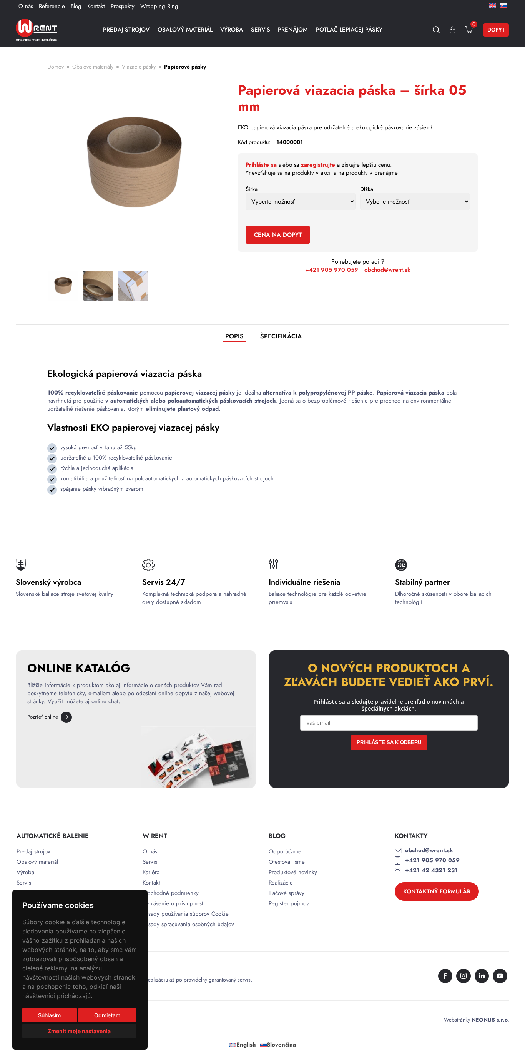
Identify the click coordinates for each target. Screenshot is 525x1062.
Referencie (52, 6)
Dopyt (496, 29)
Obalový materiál (185, 29)
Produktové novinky (293, 872)
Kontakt (96, 6)
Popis (234, 337)
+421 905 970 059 (331, 270)
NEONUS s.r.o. (490, 1020)
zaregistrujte (318, 165)
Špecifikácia (281, 337)
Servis (260, 29)
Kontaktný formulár (436, 891)
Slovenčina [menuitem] (281, 1044)
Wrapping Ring (159, 6)
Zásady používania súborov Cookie (186, 914)
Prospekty (123, 6)
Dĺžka (366, 189)
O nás (25, 6)
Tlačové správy (286, 893)
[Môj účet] (452, 29)
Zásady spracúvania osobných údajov (188, 924)
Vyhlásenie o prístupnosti (174, 904)
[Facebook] (445, 976)
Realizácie (281, 883)
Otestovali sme (287, 862)
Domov (55, 66)
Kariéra (151, 872)
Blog (76, 6)
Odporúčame (285, 852)
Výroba (231, 29)
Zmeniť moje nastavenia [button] (79, 1031)
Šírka (252, 189)
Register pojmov (289, 904)
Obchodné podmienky (171, 893)
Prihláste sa (261, 165)
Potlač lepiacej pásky (349, 29)
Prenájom (293, 29)
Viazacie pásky (139, 66)
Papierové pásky (185, 66)
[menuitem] (492, 5)
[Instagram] (463, 976)
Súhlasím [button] (49, 1015)
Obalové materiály (92, 66)
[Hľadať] (436, 29)
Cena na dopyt (278, 235)
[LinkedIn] (482, 976)
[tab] (234, 337)
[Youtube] (500, 976)
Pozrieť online (42, 717)
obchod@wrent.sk (387, 270)
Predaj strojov (126, 29)
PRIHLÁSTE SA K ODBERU (389, 742)
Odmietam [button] (107, 1015)
